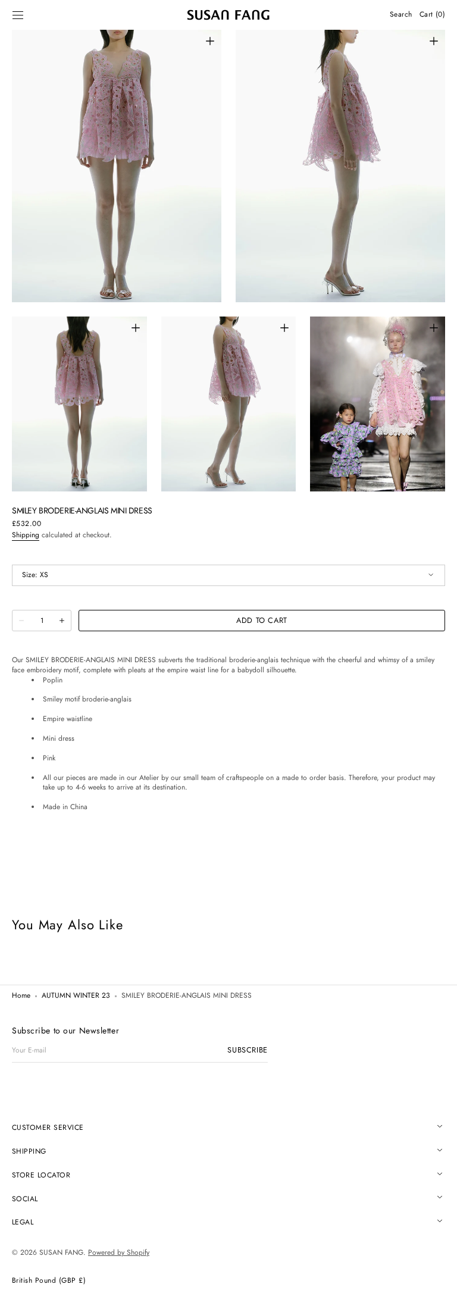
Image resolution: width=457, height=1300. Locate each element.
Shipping (25, 535)
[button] (18, 15)
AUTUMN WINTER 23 (76, 996)
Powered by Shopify (118, 1252)
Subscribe (247, 1050)
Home (21, 996)
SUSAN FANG (61, 1252)
